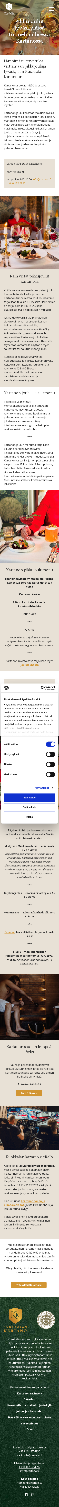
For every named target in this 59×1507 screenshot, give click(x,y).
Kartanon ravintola (29, 1393)
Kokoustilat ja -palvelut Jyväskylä (29, 1405)
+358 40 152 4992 (29, 1467)
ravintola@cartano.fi (29, 1455)
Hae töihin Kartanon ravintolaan (29, 1417)
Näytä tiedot (42, 787)
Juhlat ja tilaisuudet (29, 1411)
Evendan (10, 932)
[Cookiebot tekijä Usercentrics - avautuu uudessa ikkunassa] (41, 688)
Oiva (30, 1429)
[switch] (50, 754)
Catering (29, 1399)
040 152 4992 (17, 183)
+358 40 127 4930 (29, 1451)
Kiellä (29, 816)
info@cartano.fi (41, 179)
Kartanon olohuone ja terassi (29, 1387)
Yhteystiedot (29, 1423)
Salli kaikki (29, 797)
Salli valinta (29, 807)
